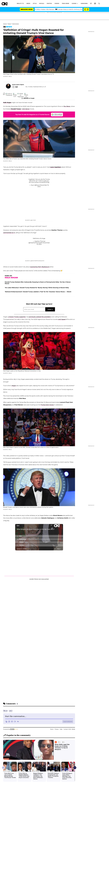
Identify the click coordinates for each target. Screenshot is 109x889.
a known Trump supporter (17, 317)
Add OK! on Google (28, 98)
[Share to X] (15, 94)
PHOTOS (49, 3)
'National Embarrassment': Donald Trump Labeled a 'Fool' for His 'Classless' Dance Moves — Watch (38, 291)
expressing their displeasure (39, 267)
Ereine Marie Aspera (18, 84)
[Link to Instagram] (95, 3)
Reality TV (20, 3)
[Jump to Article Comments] (4, 94)
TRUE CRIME (65, 3)
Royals (41, 3)
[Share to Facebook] (9, 94)
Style (35, 3)
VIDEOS (56, 3)
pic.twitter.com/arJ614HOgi (40, 182)
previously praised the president (40, 317)
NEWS (28, 3)
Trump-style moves (47, 405)
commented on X (9, 232)
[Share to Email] (26, 94)
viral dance (25, 109)
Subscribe (84, 3)
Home (5, 23)
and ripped (62, 319)
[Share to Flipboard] (20, 94)
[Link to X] (99, 3)
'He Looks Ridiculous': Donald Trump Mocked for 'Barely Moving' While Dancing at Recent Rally (37, 287)
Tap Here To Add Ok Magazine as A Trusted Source (32, 114)
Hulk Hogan (15, 23)
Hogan (14, 385)
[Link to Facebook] (91, 3)
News (9, 23)
